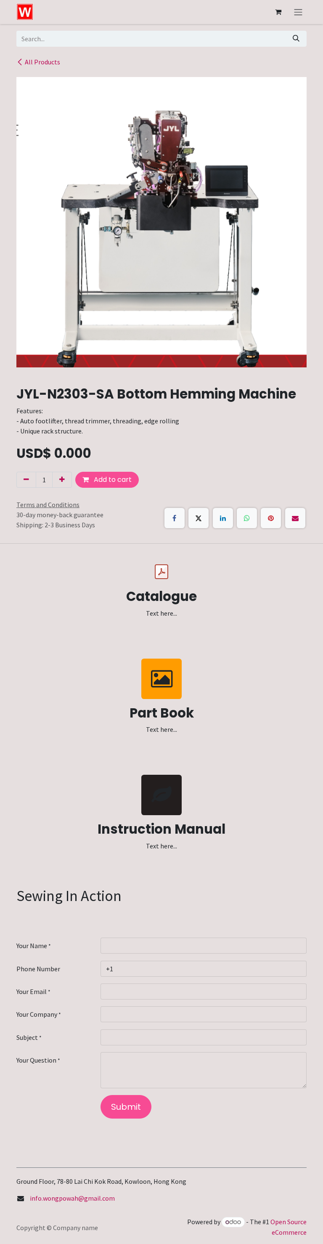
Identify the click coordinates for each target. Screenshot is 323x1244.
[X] (198, 518)
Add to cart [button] (112, 479)
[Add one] (62, 480)
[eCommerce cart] (278, 11)
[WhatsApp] (247, 518)
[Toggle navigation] (298, 12)
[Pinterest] (271, 518)
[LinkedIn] (223, 518)
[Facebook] (174, 518)
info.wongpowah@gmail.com (72, 1198)
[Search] (296, 39)
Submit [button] (126, 1107)
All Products (42, 62)
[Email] (295, 518)
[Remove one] (26, 480)
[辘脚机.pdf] (161, 572)
